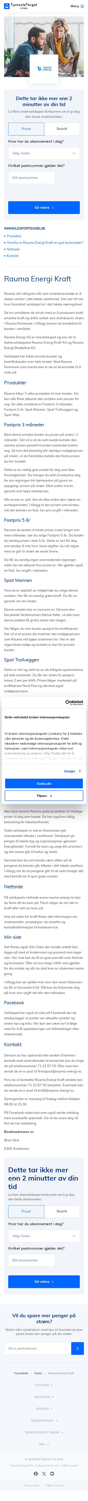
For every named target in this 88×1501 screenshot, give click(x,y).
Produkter (14, 236)
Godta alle (44, 783)
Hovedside (21, 1373)
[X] (44, 1474)
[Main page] (22, 6)
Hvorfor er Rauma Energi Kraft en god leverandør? (45, 242)
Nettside (13, 249)
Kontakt (13, 256)
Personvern (31, 1485)
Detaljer (70, 771)
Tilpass (42, 795)
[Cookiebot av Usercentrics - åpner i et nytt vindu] (65, 702)
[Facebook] (36, 1474)
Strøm (38, 1373)
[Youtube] (52, 1474)
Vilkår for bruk (54, 1485)
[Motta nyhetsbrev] (77, 1348)
